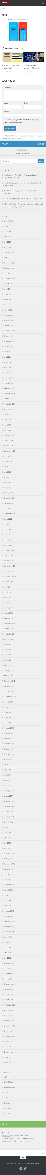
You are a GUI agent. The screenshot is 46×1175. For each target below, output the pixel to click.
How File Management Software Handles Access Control (23, 199)
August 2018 (8, 702)
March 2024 (8, 373)
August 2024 (8, 347)
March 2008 (8, 1015)
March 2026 (8, 247)
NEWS (6, 1098)
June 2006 (7, 1057)
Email (26, 103)
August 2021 (8, 519)
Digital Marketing (10, 1087)
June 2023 (7, 420)
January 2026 (8, 258)
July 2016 (7, 827)
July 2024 (7, 352)
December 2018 (9, 681)
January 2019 (8, 676)
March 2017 (8, 786)
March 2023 (8, 430)
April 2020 (7, 597)
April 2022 (7, 482)
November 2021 (9, 503)
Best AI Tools (8, 1082)
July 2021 (7, 524)
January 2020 (8, 613)
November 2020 (9, 566)
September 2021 (10, 514)
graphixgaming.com (8, 1138)
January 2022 (8, 493)
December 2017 (9, 738)
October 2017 (8, 749)
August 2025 (8, 284)
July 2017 (7, 765)
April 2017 (7, 780)
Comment (8, 88)
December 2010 (9, 984)
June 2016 (7, 833)
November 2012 (9, 927)
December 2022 (9, 446)
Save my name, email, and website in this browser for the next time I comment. (22, 121)
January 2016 (8, 859)
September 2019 (10, 634)
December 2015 (9, 864)
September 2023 (10, 404)
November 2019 (9, 623)
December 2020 (9, 561)
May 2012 (7, 953)
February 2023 (9, 435)
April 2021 (7, 540)
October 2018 (8, 691)
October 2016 (8, 812)
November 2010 (9, 989)
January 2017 (8, 796)
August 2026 (8, 221)
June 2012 (7, 948)
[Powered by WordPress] (15, 1163)
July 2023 (7, 414)
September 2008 (10, 1005)
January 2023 (8, 441)
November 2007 (9, 1026)
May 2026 (7, 237)
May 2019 (7, 655)
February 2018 (9, 728)
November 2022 (9, 451)
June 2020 (7, 592)
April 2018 (7, 723)
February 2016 (9, 853)
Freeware (7, 1092)
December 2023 (9, 388)
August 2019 (8, 639)
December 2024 (9, 326)
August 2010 (8, 1000)
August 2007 (8, 1042)
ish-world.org (6, 1136)
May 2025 (7, 299)
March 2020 (8, 603)
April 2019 (7, 660)
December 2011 (9, 963)
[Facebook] (39, 143)
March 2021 (8, 545)
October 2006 (8, 1052)
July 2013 (7, 895)
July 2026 (7, 226)
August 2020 (8, 582)
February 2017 (9, 791)
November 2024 (9, 331)
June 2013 (7, 900)
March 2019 (8, 665)
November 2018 (9, 686)
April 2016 (7, 843)
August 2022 (8, 461)
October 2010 (8, 995)
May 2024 (7, 362)
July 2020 (7, 587)
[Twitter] (43, 143)
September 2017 (10, 754)
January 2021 (8, 556)
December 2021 (9, 498)
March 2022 (8, 488)
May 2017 (7, 775)
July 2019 (7, 644)
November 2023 (9, 394)
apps (5, 1077)
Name (6, 103)
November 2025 (9, 268)
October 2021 (8, 509)
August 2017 (8, 759)
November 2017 (9, 744)
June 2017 (7, 770)
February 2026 (9, 252)
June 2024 (7, 357)
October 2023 (8, 399)
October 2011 (8, 968)
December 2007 (9, 1021)
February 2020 (9, 608)
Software (7, 1113)
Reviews (7, 1103)
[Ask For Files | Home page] (9, 3)
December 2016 (9, 801)
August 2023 (8, 409)
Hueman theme (34, 1163)
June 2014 (7, 880)
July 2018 (7, 707)
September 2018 (10, 697)
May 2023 (7, 425)
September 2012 (10, 932)
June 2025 (7, 294)
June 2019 (7, 650)
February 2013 (9, 911)
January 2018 (8, 733)
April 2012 (7, 958)
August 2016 (8, 822)
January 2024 (8, 383)
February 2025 (9, 315)
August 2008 (8, 1010)
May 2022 (7, 477)
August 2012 (8, 937)
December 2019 (9, 618)
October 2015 (8, 874)
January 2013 (8, 916)
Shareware (7, 1108)
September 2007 (10, 1036)
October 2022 (8, 456)
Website (6, 111)
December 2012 (9, 921)
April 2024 (7, 367)
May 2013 (7, 906)
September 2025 (10, 279)
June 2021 (7, 529)
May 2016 (7, 838)
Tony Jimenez (8, 19)
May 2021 (7, 535)
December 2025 (9, 263)
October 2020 (8, 571)
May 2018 (7, 718)
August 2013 (8, 890)
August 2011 (8, 979)
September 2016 (10, 817)
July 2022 (7, 467)
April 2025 (7, 305)
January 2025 (8, 320)
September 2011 (10, 974)
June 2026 (7, 232)
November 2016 (9, 806)
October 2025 (8, 273)
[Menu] (43, 3)
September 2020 (10, 576)
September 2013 (10, 885)
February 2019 (9, 671)
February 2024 (9, 378)
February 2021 (9, 550)
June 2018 (7, 712)
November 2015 (9, 869)
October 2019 (8, 629)
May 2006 (7, 1062)
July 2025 (7, 289)
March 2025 (8, 310)
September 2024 (10, 341)
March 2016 (8, 848)
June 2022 (7, 472)
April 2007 (7, 1047)
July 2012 (7, 942)
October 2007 (8, 1031)
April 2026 (7, 242)
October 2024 (8, 336)
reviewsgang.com (8, 1141)
